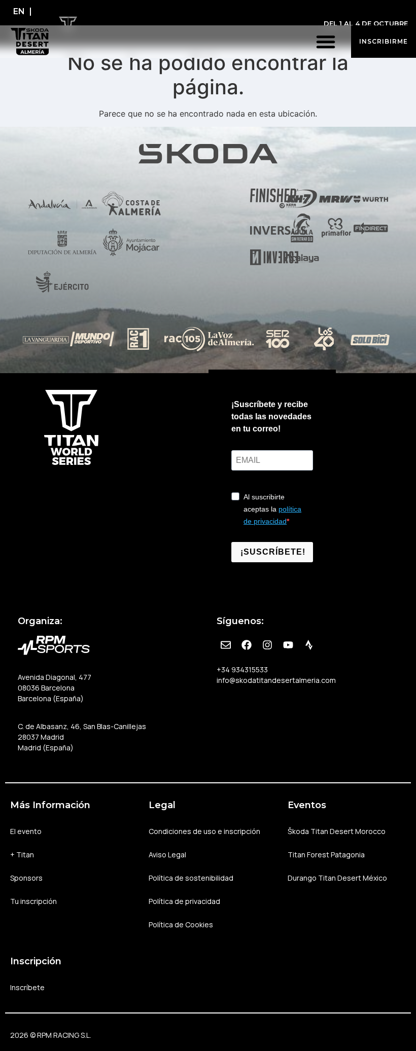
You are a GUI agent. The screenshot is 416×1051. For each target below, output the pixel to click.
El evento (26, 831)
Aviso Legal (167, 854)
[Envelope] (226, 645)
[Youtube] (288, 645)
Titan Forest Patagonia (326, 854)
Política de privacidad (184, 901)
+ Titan (22, 854)
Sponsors (26, 878)
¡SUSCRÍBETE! (272, 552)
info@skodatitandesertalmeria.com (276, 680)
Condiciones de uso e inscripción (204, 831)
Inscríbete (27, 987)
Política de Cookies (181, 924)
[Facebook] (246, 645)
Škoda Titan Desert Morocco (337, 831)
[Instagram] (267, 645)
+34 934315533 (242, 669)
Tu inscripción (33, 901)
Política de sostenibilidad (191, 878)
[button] (325, 41)
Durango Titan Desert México (337, 878)
